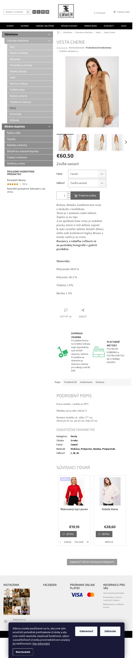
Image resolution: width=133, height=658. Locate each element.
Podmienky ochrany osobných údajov (112, 599)
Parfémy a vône (16, 163)
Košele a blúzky (18, 96)
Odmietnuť (86, 631)
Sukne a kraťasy (19, 53)
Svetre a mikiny (19, 84)
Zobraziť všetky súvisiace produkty (92, 561)
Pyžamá (14, 120)
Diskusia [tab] (100, 382)
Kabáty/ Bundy (18, 71)
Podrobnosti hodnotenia (98, 48)
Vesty (13, 108)
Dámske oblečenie (18, 41)
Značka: (68, 51)
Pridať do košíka (87, 195)
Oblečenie (11, 34)
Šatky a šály (13, 133)
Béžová (109, 542)
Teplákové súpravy (20, 102)
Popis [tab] (58, 382)
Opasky (11, 139)
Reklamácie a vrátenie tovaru (113, 606)
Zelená (67, 542)
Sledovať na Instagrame (19, 621)
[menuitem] (10, 25)
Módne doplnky (15, 127)
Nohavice (15, 59)
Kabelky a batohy (17, 145)
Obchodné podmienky (113, 593)
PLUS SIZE (15, 114)
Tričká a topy (17, 90)
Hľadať (28, 12)
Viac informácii (41, 644)
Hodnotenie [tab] (86, 382)
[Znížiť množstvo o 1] (68, 197)
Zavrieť (79, 303)
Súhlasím (110, 631)
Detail (70, 534)
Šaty (12, 47)
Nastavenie (23, 652)
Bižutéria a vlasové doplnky (23, 151)
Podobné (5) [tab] (70, 382)
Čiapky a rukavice (17, 157)
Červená (79, 542)
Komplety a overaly (21, 65)
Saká (12, 77)
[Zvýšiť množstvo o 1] (68, 194)
